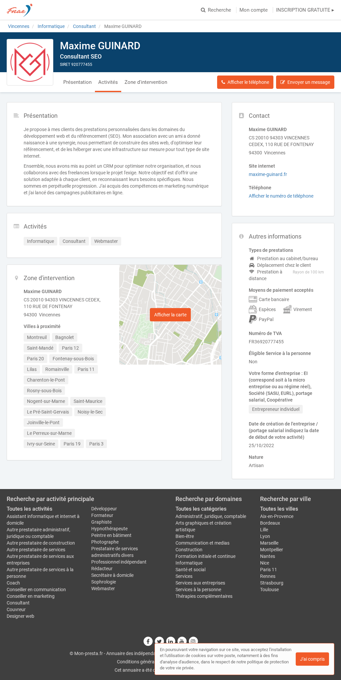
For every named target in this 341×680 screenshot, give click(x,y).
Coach (13, 583)
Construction (188, 549)
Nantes (267, 556)
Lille (264, 529)
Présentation (77, 82)
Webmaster (103, 588)
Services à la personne (198, 589)
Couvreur (16, 609)
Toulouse (269, 589)
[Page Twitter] (159, 641)
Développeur (104, 508)
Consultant (18, 602)
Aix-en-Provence (276, 516)
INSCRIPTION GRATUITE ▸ (305, 10)
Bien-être (184, 536)
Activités (108, 82)
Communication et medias (202, 543)
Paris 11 (268, 569)
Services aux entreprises (200, 583)
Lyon (265, 536)
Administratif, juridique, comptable (210, 516)
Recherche (219, 10)
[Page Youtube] (182, 641)
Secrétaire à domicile (112, 575)
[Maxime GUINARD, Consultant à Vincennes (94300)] (30, 62)
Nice (264, 563)
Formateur (102, 515)
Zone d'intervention (146, 82)
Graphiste (101, 522)
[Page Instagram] (193, 641)
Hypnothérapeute (109, 528)
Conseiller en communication (36, 589)
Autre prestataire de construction (41, 543)
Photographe (105, 542)
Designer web (20, 616)
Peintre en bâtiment (111, 535)
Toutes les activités (29, 509)
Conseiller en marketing (31, 596)
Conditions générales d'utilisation (151, 661)
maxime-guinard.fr (268, 174)
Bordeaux (270, 523)
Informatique (188, 563)
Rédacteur (102, 568)
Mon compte (253, 10)
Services (183, 576)
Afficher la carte (170, 314)
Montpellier (271, 549)
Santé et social (190, 569)
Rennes (267, 576)
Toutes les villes (279, 509)
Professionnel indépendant (119, 562)
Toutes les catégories (200, 509)
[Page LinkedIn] (170, 641)
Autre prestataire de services (36, 549)
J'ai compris (312, 659)
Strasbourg (271, 583)
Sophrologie (103, 582)
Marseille (269, 543)
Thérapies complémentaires (203, 596)
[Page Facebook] (148, 641)
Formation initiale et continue (205, 556)
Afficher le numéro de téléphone (281, 196)
